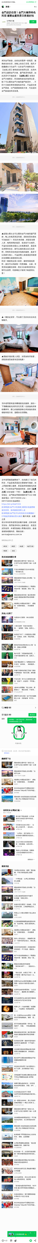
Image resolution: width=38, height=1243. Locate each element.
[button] (5, 1241)
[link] (11, 1241)
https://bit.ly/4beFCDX (11, 504)
